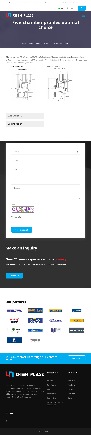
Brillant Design (15, 123)
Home (24, 43)
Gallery (70, 398)
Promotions (49, 3)
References (38, 3)
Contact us (14, 275)
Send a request (21, 230)
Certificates (20, 3)
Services (71, 389)
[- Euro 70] (23, 84)
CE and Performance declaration (69, 3)
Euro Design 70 (15, 115)
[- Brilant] (60, 84)
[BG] (59, 8)
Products (71, 385)
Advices (10, 3)
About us (71, 381)
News (29, 3)
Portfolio (71, 393)
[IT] (62, 8)
